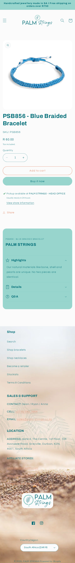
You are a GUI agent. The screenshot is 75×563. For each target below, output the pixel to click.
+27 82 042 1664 (27, 411)
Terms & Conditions (19, 382)
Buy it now (37, 181)
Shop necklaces (17, 358)
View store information (20, 203)
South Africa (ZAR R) (35, 547)
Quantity (8, 150)
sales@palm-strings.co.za (34, 419)
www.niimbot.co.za (19, 475)
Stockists (12, 374)
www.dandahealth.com (22, 468)
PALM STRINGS (31, 561)
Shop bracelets (16, 350)
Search (11, 341)
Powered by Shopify (50, 561)
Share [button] (10, 212)
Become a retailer (18, 366)
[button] (5, 21)
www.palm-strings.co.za (23, 483)
